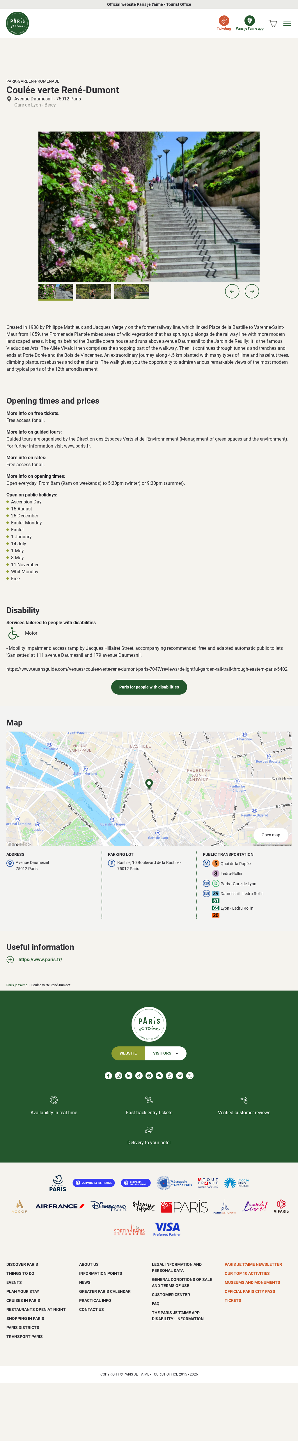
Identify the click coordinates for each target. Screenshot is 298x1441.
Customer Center (171, 1294)
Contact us (91, 1309)
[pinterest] (149, 1075)
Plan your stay (22, 1291)
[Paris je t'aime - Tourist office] (17, 23)
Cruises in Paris (23, 1300)
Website (128, 1053)
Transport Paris (24, 1336)
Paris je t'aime (16, 985)
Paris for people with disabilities (149, 687)
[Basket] (272, 23)
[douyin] (169, 1075)
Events (14, 1282)
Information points (100, 1273)
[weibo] (179, 1075)
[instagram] (118, 1075)
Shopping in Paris (25, 1318)
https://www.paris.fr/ (40, 959)
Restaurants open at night (36, 1309)
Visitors (162, 1053)
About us (89, 1264)
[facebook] (108, 1075)
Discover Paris (22, 1264)
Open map (271, 835)
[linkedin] (128, 1075)
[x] (190, 1075)
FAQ (155, 1303)
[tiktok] (139, 1075)
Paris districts (22, 1327)
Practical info (95, 1300)
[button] (232, 291)
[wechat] (159, 1075)
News (85, 1282)
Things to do (20, 1273)
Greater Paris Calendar (105, 1291)
